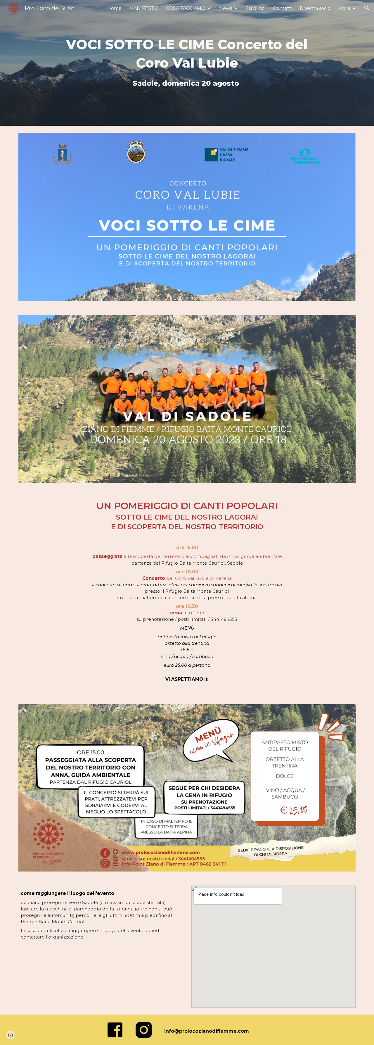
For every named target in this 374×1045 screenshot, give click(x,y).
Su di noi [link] (256, 8)
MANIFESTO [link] (143, 8)
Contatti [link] (282, 8)
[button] (367, 8)
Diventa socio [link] (315, 8)
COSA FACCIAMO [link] (185, 8)
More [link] (344, 8)
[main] (187, 63)
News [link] (225, 8)
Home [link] (114, 8)
